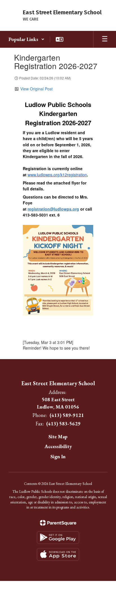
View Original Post (36, 89)
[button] (26, 39)
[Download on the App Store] (58, 554)
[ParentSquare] (58, 523)
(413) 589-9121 (67, 415)
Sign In (58, 456)
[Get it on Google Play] (58, 537)
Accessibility (58, 446)
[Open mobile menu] (104, 39)
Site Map (58, 436)
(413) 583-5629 (63, 423)
